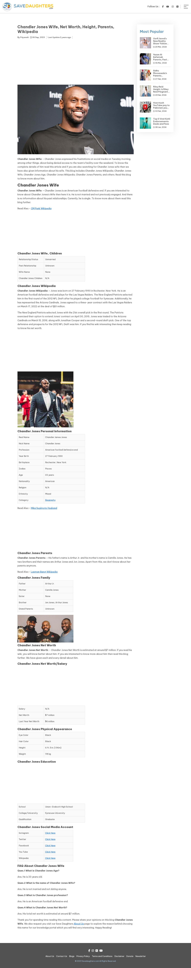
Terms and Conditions (102, 956)
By (23, 37)
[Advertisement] (75, 62)
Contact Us (61, 956)
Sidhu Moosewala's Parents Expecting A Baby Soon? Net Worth (161, 77)
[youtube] (167, 6)
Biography (50, 500)
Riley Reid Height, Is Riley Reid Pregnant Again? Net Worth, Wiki (160, 91)
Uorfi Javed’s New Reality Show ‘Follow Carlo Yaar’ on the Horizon (160, 43)
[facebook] (163, 6)
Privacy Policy (83, 956)
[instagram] (173, 6)
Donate (129, 956)
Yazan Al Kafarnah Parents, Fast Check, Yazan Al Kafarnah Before (162, 59)
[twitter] (177, 6)
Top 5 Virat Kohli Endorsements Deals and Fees (161, 121)
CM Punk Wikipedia (41, 208)
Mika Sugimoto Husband (44, 508)
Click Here (50, 833)
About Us (79, 923)
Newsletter (140, 956)
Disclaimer (119, 956)
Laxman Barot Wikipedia (44, 571)
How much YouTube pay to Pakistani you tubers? (161, 106)
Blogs (71, 956)
